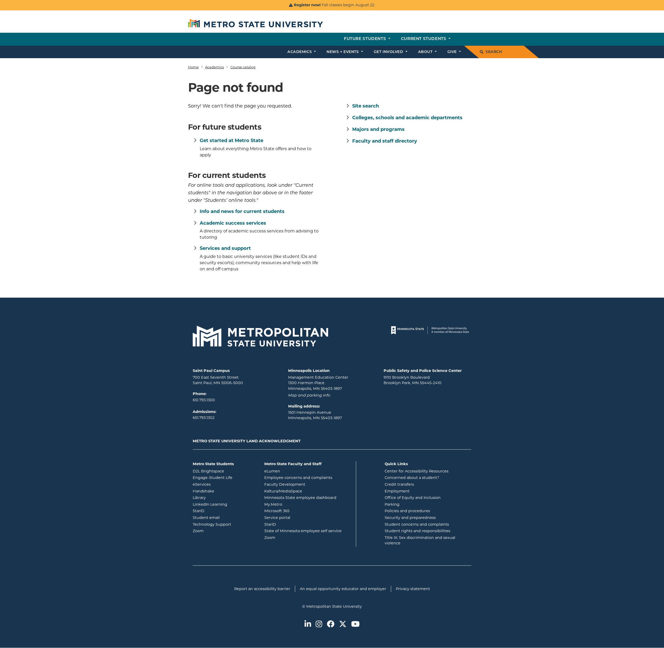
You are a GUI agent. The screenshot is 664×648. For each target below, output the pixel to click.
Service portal (298, 517)
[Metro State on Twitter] (343, 624)
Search (494, 52)
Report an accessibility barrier (262, 588)
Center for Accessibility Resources (416, 471)
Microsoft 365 (297, 510)
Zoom (219, 530)
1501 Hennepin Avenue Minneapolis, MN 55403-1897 (315, 415)
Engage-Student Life (225, 477)
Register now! (307, 5)
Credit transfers (399, 484)
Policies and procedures (407, 511)
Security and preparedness (410, 517)
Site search (365, 106)
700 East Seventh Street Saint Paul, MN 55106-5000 (218, 380)
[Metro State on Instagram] (319, 624)
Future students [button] (365, 39)
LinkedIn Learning (225, 504)
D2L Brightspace (225, 471)
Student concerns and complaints (417, 524)
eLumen (293, 471)
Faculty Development (284, 484)
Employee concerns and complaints (298, 477)
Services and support (225, 248)
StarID (219, 510)
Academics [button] (300, 52)
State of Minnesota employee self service (308, 530)
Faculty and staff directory (384, 141)
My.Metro (294, 504)
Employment (397, 491)
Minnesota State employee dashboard (308, 497)
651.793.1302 (204, 417)
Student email (225, 517)
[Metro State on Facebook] (330, 624)
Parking (392, 504)
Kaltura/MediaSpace (304, 491)
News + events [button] (343, 52)
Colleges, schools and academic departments (407, 118)
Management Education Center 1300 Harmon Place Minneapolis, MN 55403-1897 (318, 383)
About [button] (426, 52)
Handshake (224, 491)
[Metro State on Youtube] (355, 624)
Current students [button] (424, 39)
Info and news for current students (242, 211)
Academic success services (233, 223)
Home (193, 67)
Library (220, 497)
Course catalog (242, 67)
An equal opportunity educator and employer (343, 588)
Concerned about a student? (412, 477)
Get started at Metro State (231, 140)
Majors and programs (378, 129)
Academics (214, 67)
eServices (222, 484)
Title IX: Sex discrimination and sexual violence (420, 540)
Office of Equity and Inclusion (413, 497)
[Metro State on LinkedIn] (308, 624)
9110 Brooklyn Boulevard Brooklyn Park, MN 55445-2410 (412, 380)
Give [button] (452, 52)
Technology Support (212, 524)
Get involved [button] (389, 52)
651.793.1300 (204, 400)
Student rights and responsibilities (417, 531)
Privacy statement (413, 588)
